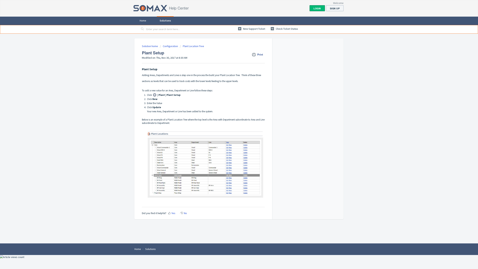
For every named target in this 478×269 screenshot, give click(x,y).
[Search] (142, 29)
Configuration (171, 46)
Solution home (150, 46)
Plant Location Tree (193, 46)
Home (143, 20)
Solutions (165, 20)
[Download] (232, 87)
